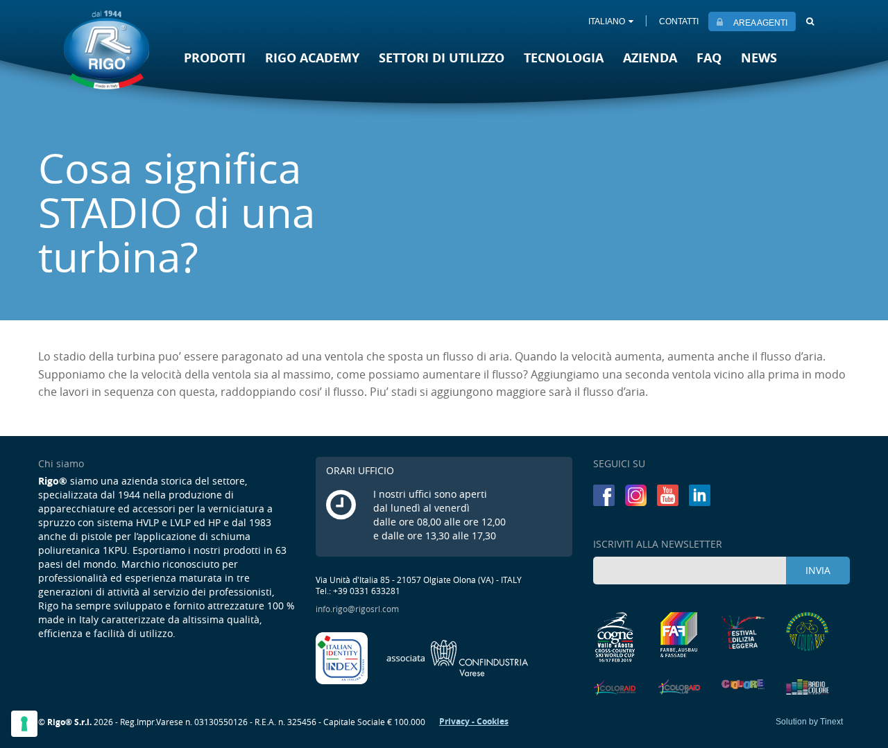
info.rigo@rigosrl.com (357, 608)
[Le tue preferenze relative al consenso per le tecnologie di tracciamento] (24, 724)
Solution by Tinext (809, 722)
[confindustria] (457, 657)
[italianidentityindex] (343, 657)
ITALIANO (606, 21)
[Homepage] (106, 49)
